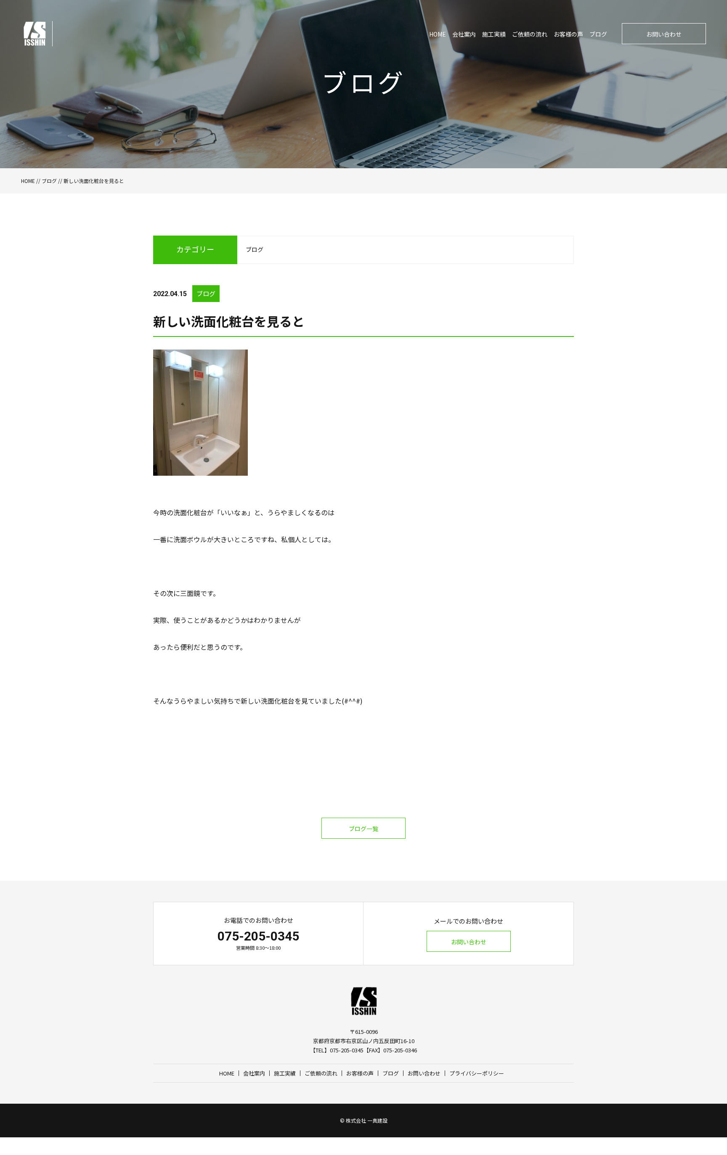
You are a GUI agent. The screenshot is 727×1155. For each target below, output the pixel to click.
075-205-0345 (258, 936)
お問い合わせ (664, 34)
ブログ (598, 34)
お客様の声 (568, 34)
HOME (437, 34)
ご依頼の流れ (529, 34)
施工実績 (494, 34)
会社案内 (464, 34)
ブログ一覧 (363, 828)
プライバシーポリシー (476, 1073)
